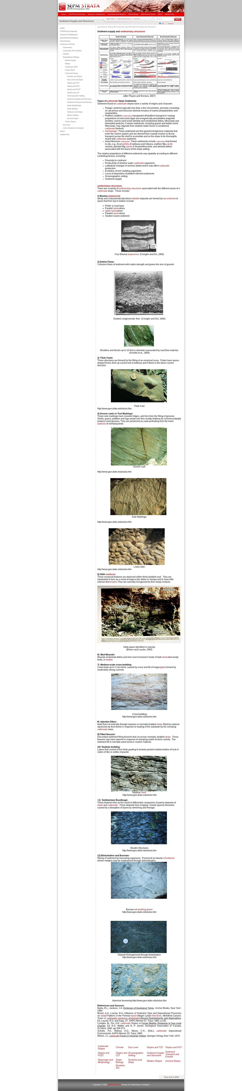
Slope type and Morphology (105, 1061)
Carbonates (67, 47)
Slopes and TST (73, 83)
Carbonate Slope (71, 73)
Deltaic (67, 64)
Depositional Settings (71, 57)
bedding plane (145, 909)
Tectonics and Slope (74, 112)
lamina (116, 208)
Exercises (66, 125)
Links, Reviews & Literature (73, 128)
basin (134, 1015)
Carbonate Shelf (71, 67)
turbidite (135, 198)
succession (168, 198)
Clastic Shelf (70, 70)
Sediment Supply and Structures (79, 99)
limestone (156, 1015)
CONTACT (137, 19)
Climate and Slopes (74, 76)
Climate (120, 1047)
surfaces (101, 423)
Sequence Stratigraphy (69, 35)
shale (108, 659)
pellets (125, 144)
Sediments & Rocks (67, 44)
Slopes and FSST (73, 89)
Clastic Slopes (70, 122)
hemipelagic (111, 131)
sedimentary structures (132, 31)
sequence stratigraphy (129, 1018)
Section (171, 24)
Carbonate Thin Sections (72, 51)
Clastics (66, 54)
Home (62, 28)
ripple (108, 211)
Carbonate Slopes (103, 1047)
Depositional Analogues (69, 38)
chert (143, 792)
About (62, 131)
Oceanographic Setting (76, 96)
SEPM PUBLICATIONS (124, 19)
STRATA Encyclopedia (68, 31)
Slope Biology (72, 109)
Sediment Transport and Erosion (79, 102)
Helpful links (64, 134)
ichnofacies (168, 858)
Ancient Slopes (73, 118)
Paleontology (65, 41)
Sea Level (133, 1047)
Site (162, 24)
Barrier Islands (70, 60)
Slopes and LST (73, 93)
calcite (169, 144)
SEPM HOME (110, 19)
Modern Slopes (73, 115)
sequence (113, 196)
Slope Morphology (74, 105)
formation (112, 582)
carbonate (112, 101)
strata (159, 724)
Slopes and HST (73, 86)
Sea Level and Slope (75, 80)
